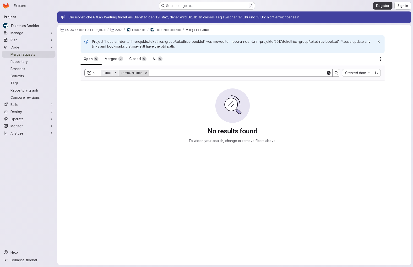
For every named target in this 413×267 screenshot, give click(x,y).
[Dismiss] (379, 41)
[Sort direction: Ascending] (377, 73)
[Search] (336, 73)
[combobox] (357, 73)
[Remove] (146, 73)
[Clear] (328, 73)
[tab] (91, 59)
